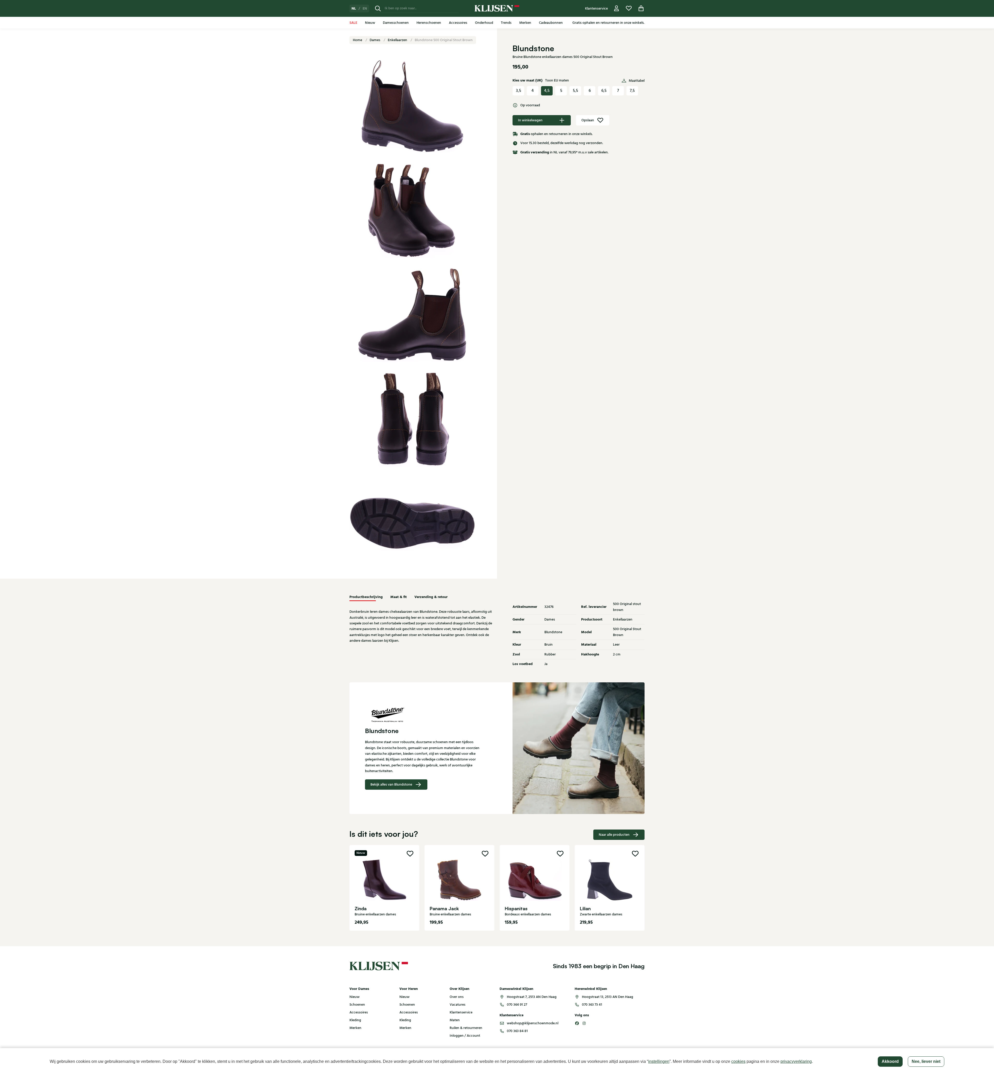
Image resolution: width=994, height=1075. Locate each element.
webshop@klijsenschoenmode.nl (532, 1023)
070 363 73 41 (592, 1004)
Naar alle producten (614, 834)
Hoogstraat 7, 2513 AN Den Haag (532, 996)
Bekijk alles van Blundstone (391, 784)
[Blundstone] (423, 714)
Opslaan (587, 120)
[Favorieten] (628, 8)
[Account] (616, 8)
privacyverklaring (796, 1061)
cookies (738, 1061)
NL (354, 8)
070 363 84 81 (517, 1031)
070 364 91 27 (517, 1004)
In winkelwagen (530, 120)
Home (358, 40)
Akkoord (890, 1061)
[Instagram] (584, 1023)
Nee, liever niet (926, 1061)
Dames (375, 40)
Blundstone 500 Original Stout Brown (444, 40)
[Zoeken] (378, 8)
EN (365, 8)
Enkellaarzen (398, 40)
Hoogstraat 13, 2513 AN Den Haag (607, 996)
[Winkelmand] (641, 8)
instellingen (658, 1061)
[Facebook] (577, 1023)
